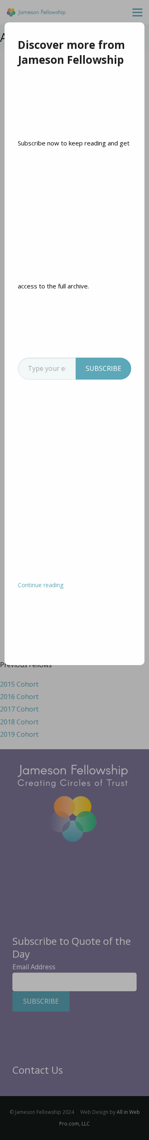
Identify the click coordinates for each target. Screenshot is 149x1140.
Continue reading (40, 585)
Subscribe (103, 368)
